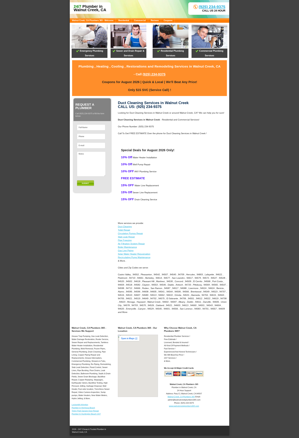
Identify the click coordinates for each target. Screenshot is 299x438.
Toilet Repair (124, 230)
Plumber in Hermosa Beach (83, 408)
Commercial (140, 20)
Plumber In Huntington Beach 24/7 (86, 414)
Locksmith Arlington (80, 405)
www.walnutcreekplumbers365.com (184, 406)
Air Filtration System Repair (131, 243)
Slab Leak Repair (126, 237)
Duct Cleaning (125, 226)
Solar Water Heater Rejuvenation (134, 254)
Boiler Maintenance (127, 247)
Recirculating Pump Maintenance (134, 257)
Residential (123, 20)
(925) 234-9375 (212, 7)
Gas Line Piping (125, 250)
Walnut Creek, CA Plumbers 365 (181, 397)
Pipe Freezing (125, 240)
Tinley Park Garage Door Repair (85, 411)
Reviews (155, 20)
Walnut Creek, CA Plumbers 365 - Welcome (92, 20)
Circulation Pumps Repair (130, 233)
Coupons (168, 20)
